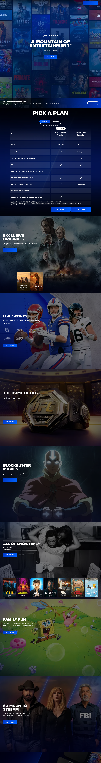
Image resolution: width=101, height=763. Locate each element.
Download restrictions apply (76, 203)
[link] (90, 3)
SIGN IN (79, 3)
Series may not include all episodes (24, 204)
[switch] (50, 121)
